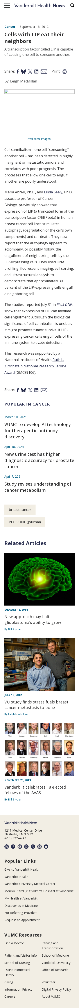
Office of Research (55, 970)
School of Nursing (17, 963)
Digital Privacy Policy (56, 989)
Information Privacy (18, 989)
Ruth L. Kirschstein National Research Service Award (35, 366)
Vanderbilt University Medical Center (29, 884)
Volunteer (48, 982)
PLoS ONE (64, 304)
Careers (9, 996)
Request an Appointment (22, 920)
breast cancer (20, 509)
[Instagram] (26, 846)
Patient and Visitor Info (20, 955)
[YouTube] (20, 846)
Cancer (9, 26)
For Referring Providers (20, 913)
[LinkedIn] (39, 846)
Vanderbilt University (56, 963)
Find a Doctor (14, 943)
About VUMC (51, 996)
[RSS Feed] (6, 846)
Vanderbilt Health (16, 877)
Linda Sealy (53, 192)
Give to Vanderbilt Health (22, 869)
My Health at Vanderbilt (21, 898)
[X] (33, 846)
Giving (8, 982)
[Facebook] (13, 846)
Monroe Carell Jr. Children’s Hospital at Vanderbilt (39, 891)
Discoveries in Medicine (21, 905)
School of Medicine (55, 955)
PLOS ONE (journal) (25, 522)
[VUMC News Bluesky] (46, 846)
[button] (7, 5)
